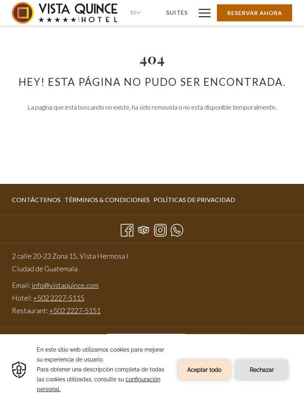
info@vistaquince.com (65, 285)
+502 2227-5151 (75, 310)
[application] (152, 369)
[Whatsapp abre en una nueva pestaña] (177, 228)
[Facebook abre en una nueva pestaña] (127, 228)
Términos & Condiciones (107, 199)
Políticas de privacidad (194, 199)
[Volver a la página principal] (65, 12)
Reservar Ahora (254, 12)
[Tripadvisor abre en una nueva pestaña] (143, 228)
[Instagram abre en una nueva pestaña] (160, 228)
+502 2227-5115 (58, 297)
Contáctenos (36, 199)
